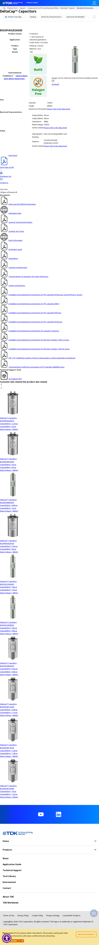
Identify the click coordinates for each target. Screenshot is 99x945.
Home (5, 8)
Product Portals (13, 8)
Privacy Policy (23, 915)
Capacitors (24, 8)
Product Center (32, 2)
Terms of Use (8, 915)
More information (86, 934)
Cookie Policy (37, 915)
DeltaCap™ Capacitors (68, 8)
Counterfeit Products (71, 915)
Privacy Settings (53, 915)
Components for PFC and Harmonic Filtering (44, 8)
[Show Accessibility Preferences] (6, 938)
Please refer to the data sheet (58, 109)
